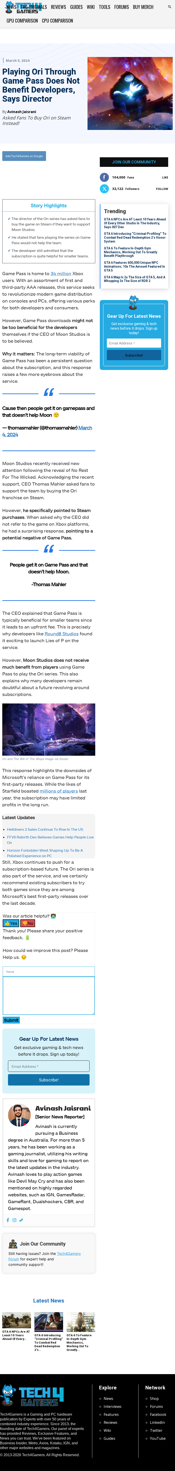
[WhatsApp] (52, 174)
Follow (162, 189)
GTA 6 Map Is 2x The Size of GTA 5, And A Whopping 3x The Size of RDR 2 (134, 279)
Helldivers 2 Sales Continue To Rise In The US (45, 829)
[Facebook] (31, 174)
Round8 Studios (62, 633)
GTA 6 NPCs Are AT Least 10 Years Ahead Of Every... (16, 1335)
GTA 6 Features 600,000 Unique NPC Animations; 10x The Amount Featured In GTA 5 (134, 266)
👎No (27, 923)
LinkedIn (157, 1422)
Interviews (112, 1406)
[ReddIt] (62, 174)
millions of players (59, 791)
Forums (121, 6)
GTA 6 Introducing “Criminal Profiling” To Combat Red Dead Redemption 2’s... (48, 1343)
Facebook (158, 1414)
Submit (11, 1020)
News (11, 6)
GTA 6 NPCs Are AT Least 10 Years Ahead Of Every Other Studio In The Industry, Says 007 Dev (135, 223)
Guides (76, 6)
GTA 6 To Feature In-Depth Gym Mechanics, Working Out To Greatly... (79, 1343)
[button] (169, 6)
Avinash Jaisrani (21, 111)
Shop (154, 1398)
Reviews (58, 6)
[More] (73, 174)
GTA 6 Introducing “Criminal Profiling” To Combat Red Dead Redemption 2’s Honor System (135, 237)
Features (111, 1414)
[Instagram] (14, 1220)
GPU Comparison (22, 20)
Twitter (156, 1430)
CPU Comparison (57, 20)
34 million (61, 273)
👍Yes (11, 923)
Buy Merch (143, 6)
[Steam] (21, 1220)
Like (165, 177)
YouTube (158, 1438)
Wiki (91, 6)
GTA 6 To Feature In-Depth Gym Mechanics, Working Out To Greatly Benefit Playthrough (130, 252)
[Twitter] (41, 174)
